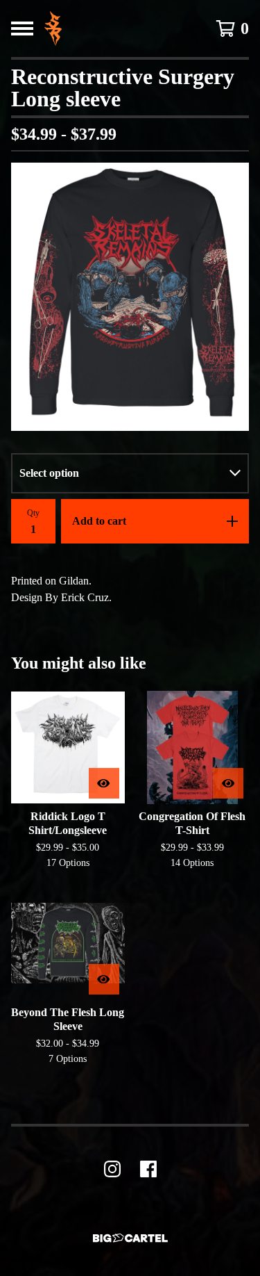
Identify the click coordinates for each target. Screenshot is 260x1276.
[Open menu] (22, 28)
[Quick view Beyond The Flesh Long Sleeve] (104, 979)
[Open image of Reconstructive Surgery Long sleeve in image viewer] (130, 297)
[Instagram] (112, 1169)
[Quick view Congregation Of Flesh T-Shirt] (228, 783)
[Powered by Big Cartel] (130, 1238)
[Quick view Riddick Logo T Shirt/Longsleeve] (104, 783)
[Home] (53, 28)
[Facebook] (148, 1169)
